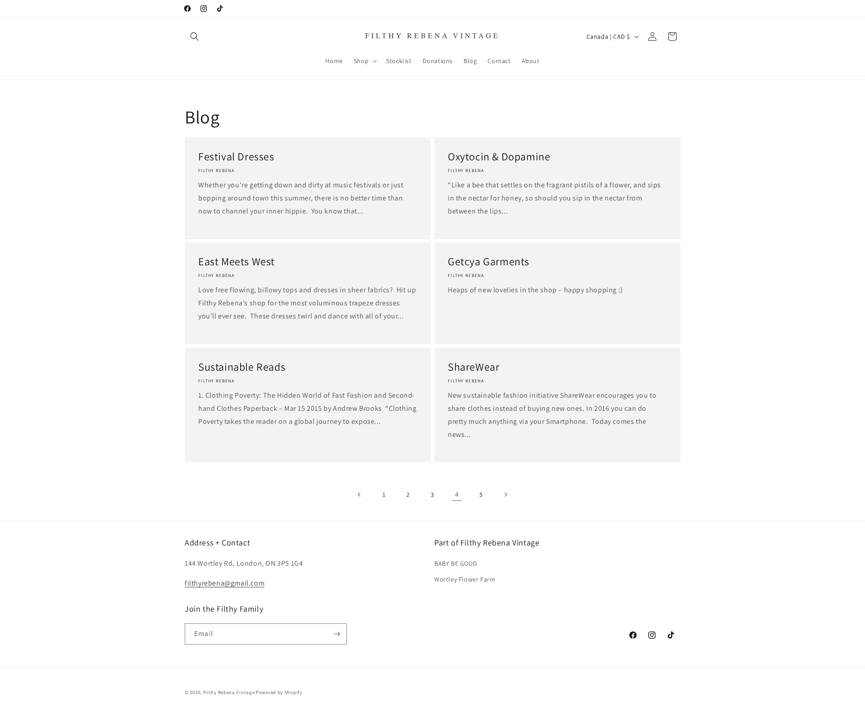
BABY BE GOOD (455, 563)
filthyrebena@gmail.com (224, 583)
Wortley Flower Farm (464, 579)
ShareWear (473, 367)
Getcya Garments (488, 261)
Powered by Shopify (279, 692)
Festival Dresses (236, 156)
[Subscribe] (336, 634)
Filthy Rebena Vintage (229, 692)
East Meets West (236, 261)
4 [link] (457, 494)
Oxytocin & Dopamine (499, 156)
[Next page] (505, 494)
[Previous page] (359, 494)
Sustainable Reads (241, 367)
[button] (195, 36)
